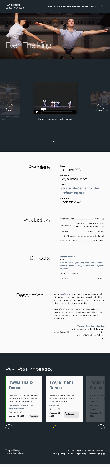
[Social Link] (99, 454)
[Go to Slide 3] (56, 141)
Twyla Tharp (81, 454)
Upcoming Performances (68, 6)
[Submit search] (102, 6)
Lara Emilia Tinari (93, 263)
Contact (93, 6)
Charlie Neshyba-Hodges (72, 266)
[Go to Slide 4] (58, 141)
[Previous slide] (8, 427)
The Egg (93, 405)
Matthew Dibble (67, 257)
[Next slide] (101, 427)
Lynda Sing (79, 263)
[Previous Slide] (9, 107)
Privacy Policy (59, 454)
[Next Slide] (100, 107)
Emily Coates (66, 263)
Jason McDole (91, 266)
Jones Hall (54, 405)
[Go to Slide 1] (51, 141)
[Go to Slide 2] (54, 141)
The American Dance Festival (91, 326)
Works (85, 6)
